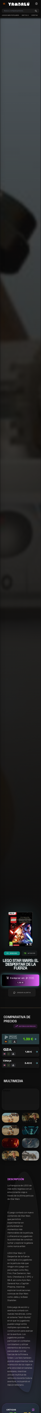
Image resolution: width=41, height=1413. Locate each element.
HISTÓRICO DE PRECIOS (25, 1026)
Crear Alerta (22, 992)
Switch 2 (25, 15)
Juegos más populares (10, 15)
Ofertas (34, 15)
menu (4, 3)
